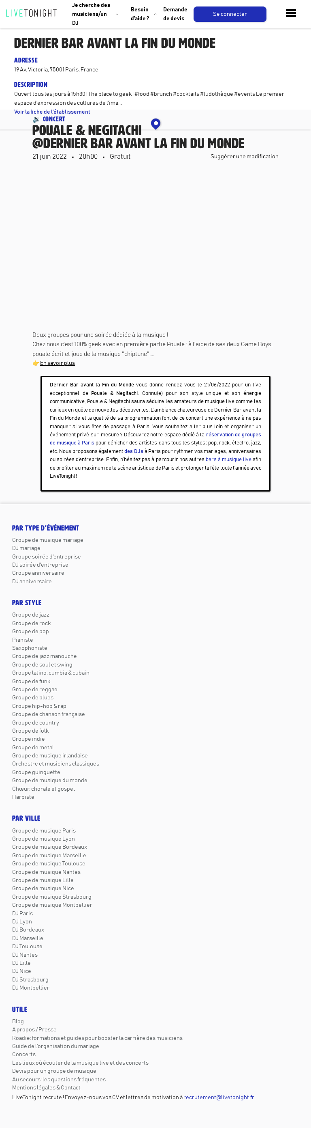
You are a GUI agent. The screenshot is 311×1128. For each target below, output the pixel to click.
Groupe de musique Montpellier (52, 905)
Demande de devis (175, 14)
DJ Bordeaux (28, 930)
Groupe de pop (30, 631)
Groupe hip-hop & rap (39, 706)
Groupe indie (28, 739)
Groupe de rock (31, 623)
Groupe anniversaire (38, 573)
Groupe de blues (32, 698)
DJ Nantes (25, 955)
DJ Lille (21, 963)
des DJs (133, 451)
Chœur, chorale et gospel (43, 789)
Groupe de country (35, 723)
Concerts (24, 1054)
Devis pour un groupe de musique (54, 1071)
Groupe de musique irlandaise (50, 756)
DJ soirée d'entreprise (40, 565)
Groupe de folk (30, 731)
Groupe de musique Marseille (49, 855)
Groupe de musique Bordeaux (49, 847)
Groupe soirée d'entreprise (46, 557)
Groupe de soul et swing (42, 665)
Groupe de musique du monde (49, 780)
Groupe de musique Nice (43, 888)
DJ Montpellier (30, 988)
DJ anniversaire (32, 581)
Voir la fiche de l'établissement (52, 112)
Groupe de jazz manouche (44, 656)
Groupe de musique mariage (47, 540)
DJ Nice (21, 971)
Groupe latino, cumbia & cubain (50, 673)
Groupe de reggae (35, 689)
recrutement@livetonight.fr (218, 1097)
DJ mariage (26, 548)
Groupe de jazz (30, 615)
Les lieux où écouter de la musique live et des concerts (80, 1063)
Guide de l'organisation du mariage (55, 1046)
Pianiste (22, 640)
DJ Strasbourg (30, 980)
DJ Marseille (27, 938)
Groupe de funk (31, 681)
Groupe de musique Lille (43, 880)
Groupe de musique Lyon (43, 839)
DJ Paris (22, 914)
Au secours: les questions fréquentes (59, 1080)
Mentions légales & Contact (46, 1088)
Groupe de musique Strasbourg (52, 897)
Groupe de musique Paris (44, 831)
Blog (18, 1021)
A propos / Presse (34, 1030)
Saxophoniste (29, 648)
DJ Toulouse (27, 946)
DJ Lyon (22, 922)
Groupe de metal (33, 748)
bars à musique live (228, 459)
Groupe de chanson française (48, 714)
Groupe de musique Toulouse (48, 864)
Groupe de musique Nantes (46, 872)
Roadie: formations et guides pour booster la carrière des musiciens (97, 1038)
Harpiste (23, 797)
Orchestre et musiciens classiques (55, 764)
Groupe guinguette (36, 772)
